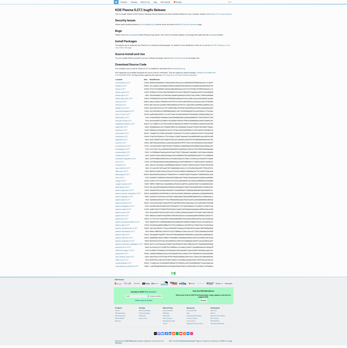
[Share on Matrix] (155, 332)
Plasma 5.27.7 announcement (221, 14)
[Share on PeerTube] (184, 332)
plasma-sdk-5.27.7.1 (122, 225)
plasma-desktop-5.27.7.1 (124, 197)
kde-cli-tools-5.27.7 (122, 114)
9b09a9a (118, 343)
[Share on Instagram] (191, 332)
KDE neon (118, 321)
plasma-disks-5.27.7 (122, 200)
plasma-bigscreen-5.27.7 (124, 190)
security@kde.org (147, 24)
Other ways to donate (143, 300)
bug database (133, 35)
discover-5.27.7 (121, 102)
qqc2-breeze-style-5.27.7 (124, 257)
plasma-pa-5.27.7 (121, 219)
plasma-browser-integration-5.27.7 (128, 193)
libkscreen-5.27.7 (121, 171)
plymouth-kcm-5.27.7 (123, 247)
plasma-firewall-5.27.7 (123, 203)
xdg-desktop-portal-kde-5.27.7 (127, 266)
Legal (230, 341)
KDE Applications (120, 313)
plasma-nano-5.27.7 (122, 212)
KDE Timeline (215, 318)
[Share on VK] (188, 332)
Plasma (117, 310)
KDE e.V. (213, 313)
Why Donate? (150, 292)
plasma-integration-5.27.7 (124, 206)
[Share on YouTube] (180, 332)
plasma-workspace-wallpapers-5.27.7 (129, 244)
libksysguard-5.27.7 (122, 174)
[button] (230, 2)
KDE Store (214, 310)
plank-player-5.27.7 (122, 187)
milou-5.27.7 (119, 178)
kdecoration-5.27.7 (122, 117)
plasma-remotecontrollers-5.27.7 (127, 222)
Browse (203, 300)
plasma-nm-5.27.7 (122, 216)
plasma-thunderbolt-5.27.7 (125, 231)
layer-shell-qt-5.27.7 (122, 168)
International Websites (217, 323)
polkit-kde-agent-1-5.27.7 (124, 250)
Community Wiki (192, 310)
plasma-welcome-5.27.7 (124, 238)
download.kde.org (178, 69)
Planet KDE (166, 316)
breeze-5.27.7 (120, 89)
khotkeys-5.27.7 (121, 130)
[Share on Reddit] (173, 332)
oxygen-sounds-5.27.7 (123, 184)
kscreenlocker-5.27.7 (123, 146)
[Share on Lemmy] (177, 332)
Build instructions (176, 58)
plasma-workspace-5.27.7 (125, 241)
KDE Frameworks (120, 316)
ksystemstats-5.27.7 (122, 152)
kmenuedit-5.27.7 (121, 136)
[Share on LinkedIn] (169, 332)
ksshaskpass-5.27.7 (122, 149)
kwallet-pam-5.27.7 (122, 155)
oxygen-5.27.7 (120, 181)
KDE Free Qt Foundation (218, 316)
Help (188, 313)
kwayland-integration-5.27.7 (125, 159)
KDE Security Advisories (188, 24)
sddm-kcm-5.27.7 (121, 260)
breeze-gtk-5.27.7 (121, 95)
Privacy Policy (191, 321)
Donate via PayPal (155, 296)
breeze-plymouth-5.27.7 (124, 98)
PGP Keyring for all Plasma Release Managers (180, 75)
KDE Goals (142, 316)
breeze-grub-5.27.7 (122, 92)
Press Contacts (167, 318)
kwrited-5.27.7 (120, 165)
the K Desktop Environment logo (188, 341)
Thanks (165, 323)
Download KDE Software (194, 316)
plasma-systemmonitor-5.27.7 (126, 228)
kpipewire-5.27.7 (121, 140)
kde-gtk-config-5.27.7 (123, 121)
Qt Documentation (144, 313)
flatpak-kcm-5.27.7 (122, 108)
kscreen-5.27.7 (120, 143)
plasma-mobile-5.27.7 (123, 209)
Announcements (168, 310)
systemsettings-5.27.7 (123, 263)
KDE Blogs (166, 313)
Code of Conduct (192, 318)
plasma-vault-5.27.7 (122, 235)
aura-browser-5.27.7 (122, 83)
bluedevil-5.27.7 (121, 86)
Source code (143, 318)
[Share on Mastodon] (159, 332)
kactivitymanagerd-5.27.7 (124, 111)
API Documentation (145, 310)
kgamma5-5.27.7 (121, 127)
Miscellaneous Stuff (169, 321)
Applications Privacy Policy (195, 323)
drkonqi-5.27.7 (120, 105)
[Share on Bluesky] (162, 332)
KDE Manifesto (215, 321)
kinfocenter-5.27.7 (122, 133)
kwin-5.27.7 (119, 162)
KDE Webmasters (131, 341)
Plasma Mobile (119, 318)
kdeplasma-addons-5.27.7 (125, 124)
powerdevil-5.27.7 (122, 254)
